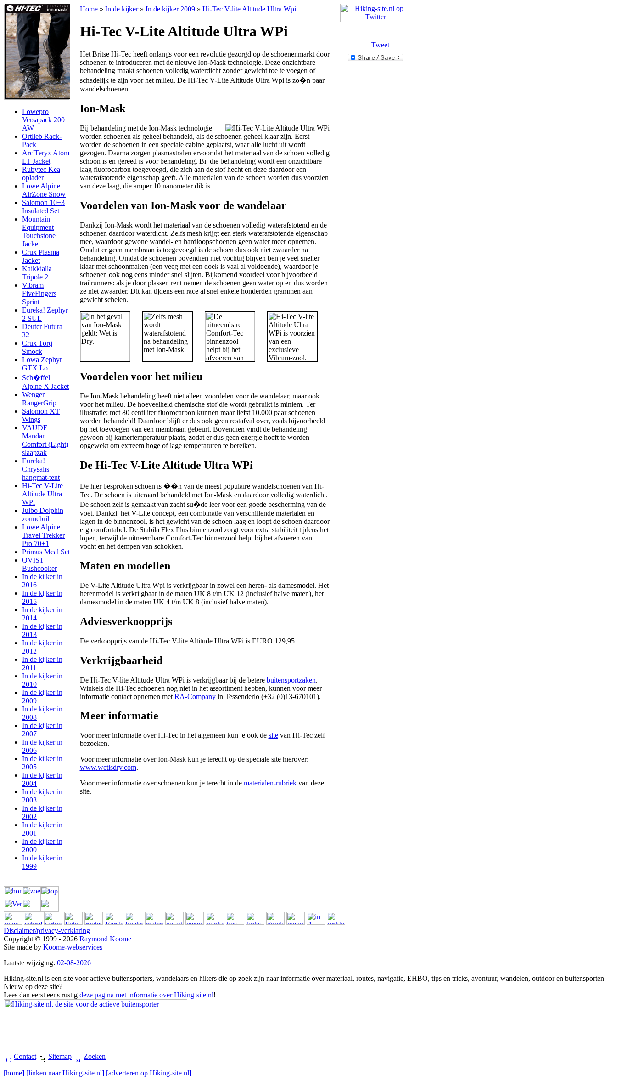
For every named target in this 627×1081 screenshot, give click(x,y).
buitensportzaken (291, 680)
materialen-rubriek (270, 783)
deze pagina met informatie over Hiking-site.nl (146, 995)
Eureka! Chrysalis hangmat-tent (41, 469)
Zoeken (95, 1056)
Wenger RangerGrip (39, 399)
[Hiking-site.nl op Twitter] (375, 19)
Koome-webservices (72, 947)
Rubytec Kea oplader (41, 173)
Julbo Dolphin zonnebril (42, 514)
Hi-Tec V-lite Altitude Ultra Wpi (249, 9)
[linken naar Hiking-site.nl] (65, 1073)
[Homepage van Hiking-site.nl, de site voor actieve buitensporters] (95, 1043)
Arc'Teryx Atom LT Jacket (45, 157)
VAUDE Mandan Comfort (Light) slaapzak (45, 440)
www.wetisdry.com (108, 767)
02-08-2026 (74, 963)
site (273, 735)
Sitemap (60, 1056)
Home (89, 9)
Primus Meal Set (46, 552)
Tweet (380, 45)
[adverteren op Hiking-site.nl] (148, 1073)
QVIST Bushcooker (39, 564)
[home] (14, 1073)
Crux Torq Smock (37, 347)
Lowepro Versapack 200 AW (43, 120)
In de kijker (121, 9)
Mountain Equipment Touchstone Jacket (39, 231)
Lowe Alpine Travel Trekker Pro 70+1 (43, 535)
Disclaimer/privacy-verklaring (47, 930)
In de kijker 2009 (170, 9)
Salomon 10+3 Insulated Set (43, 207)
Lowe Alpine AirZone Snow (44, 190)
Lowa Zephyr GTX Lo (42, 364)
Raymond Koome (105, 939)
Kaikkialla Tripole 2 (37, 273)
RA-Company (195, 696)
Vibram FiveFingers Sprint (39, 293)
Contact (25, 1056)
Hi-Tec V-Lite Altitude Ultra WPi (42, 494)
